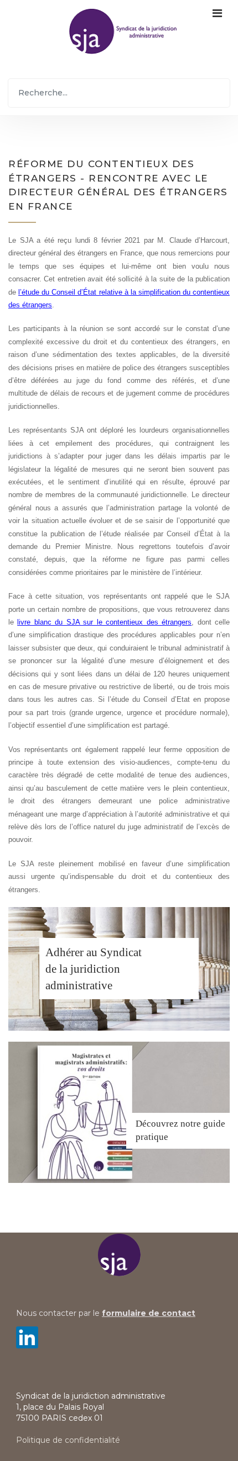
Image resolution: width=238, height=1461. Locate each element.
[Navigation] (217, 31)
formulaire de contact (148, 1313)
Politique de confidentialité (68, 1440)
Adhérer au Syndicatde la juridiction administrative (93, 969)
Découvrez (157, 1123)
